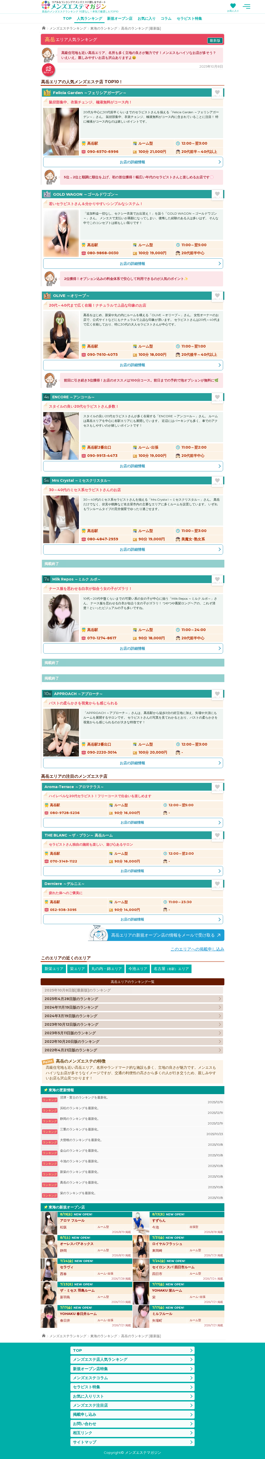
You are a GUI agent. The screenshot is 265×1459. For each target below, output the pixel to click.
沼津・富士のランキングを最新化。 (141, 1099)
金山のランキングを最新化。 (141, 1153)
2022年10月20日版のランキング (72, 1041)
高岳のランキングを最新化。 (141, 1184)
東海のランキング (103, 28)
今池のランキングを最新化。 (141, 1163)
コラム (166, 18)
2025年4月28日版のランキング (71, 998)
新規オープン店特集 (90, 1368)
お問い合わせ (84, 1423)
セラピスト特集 (189, 18)
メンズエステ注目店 (90, 1405)
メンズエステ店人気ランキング (100, 1359)
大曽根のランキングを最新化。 (141, 1142)
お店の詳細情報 (132, 162)
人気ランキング (89, 18)
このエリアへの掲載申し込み (197, 949)
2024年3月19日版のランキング (71, 1016)
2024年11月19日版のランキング (71, 1007)
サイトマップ (84, 1442)
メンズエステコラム (90, 1377)
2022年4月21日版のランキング (71, 1050)
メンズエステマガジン (74, 5)
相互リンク (82, 1432)
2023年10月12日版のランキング (71, 1024)
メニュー (246, 6)
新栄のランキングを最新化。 (141, 1174)
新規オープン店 (119, 18)
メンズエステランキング (67, 28)
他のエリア (48, 72)
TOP (67, 18)
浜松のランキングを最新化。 (141, 1110)
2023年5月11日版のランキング (70, 1033)
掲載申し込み (84, 1414)
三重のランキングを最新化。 (141, 1131)
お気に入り (233, 10)
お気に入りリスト (88, 1396)
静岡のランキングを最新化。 (141, 1121)
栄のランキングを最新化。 (141, 1195)
